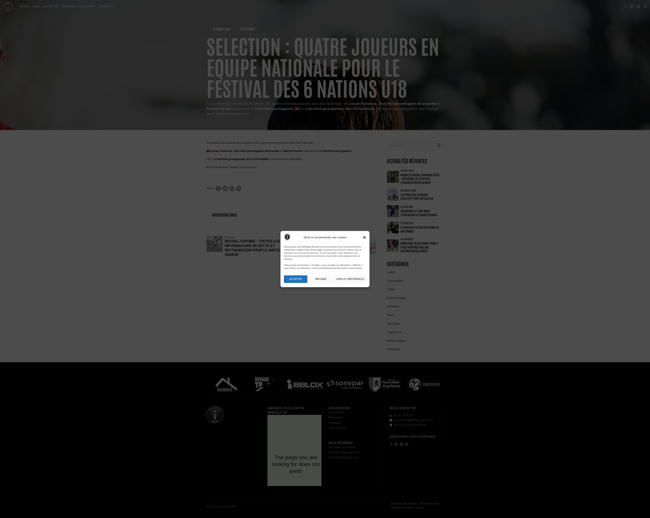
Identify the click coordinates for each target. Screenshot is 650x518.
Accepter (295, 279)
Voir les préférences (350, 279)
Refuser (320, 279)
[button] (364, 237)
